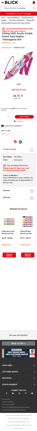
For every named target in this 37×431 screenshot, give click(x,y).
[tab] (18, 149)
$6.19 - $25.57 (25, 238)
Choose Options (9, 255)
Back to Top (17, 343)
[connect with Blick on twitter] (13, 395)
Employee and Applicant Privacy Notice (13, 410)
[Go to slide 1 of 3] (17, 84)
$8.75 (16, 95)
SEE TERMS (27, 13)
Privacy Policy (6, 399)
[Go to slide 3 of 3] (20, 84)
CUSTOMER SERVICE (10, 372)
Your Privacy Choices (8, 404)
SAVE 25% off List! (18, 90)
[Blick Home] (12, 2)
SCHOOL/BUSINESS (9, 384)
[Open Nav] (3, 2)
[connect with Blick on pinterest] (26, 395)
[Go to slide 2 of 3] (18, 84)
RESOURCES (7, 378)
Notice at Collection (8, 402)
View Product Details (19, 47)
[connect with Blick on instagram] (19, 395)
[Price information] (16, 141)
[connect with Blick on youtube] (32, 395)
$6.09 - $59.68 (7, 238)
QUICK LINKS (7, 365)
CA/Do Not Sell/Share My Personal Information (16, 407)
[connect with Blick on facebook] (6, 395)
